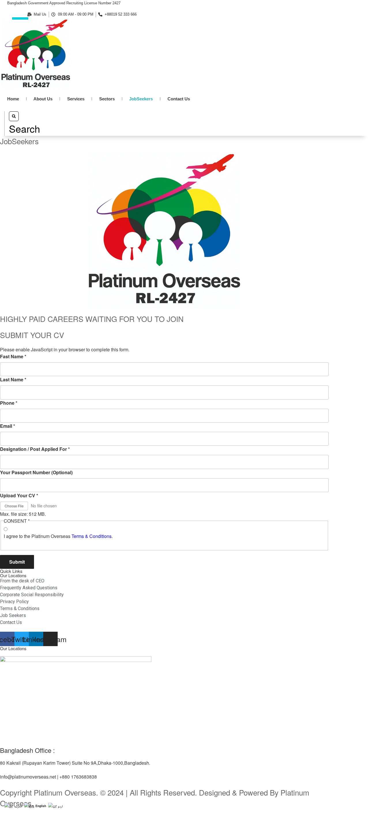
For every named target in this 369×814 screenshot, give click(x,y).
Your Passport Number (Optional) (36, 472)
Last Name (13, 379)
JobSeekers (141, 98)
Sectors (107, 98)
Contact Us (178, 98)
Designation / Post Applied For (35, 449)
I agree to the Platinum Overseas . (58, 536)
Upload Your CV (19, 495)
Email (7, 426)
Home (13, 98)
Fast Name (13, 356)
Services (75, 98)
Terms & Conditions (91, 536)
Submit (17, 561)
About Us (42, 98)
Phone (8, 403)
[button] (24, 123)
